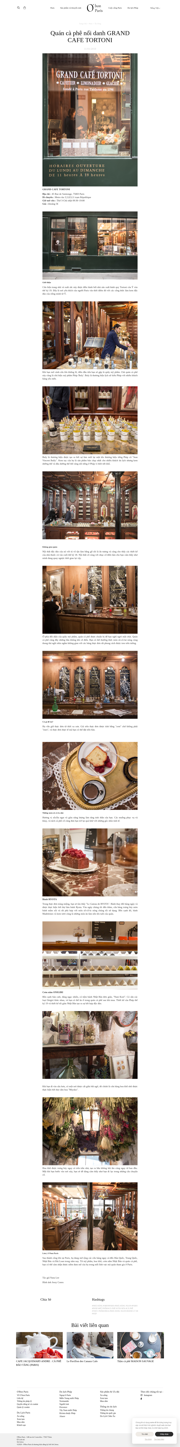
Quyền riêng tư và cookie (27, 1404)
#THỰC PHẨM (98, 1311)
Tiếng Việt (154, 8)
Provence (63, 1407)
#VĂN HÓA (120, 1308)
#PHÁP (95, 1308)
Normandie (64, 1401)
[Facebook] (142, 1399)
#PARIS (135, 1306)
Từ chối (145, 1434)
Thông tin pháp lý (24, 1401)
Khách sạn (21, 1425)
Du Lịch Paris (23, 1412)
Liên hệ (20, 1398)
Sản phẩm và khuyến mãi (70, 8)
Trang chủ (83, 24)
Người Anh (64, 1404)
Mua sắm (21, 1422)
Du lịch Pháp (133, 8)
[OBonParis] (94, 8)
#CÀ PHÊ (112, 1308)
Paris (52, 8)
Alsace (62, 1416)
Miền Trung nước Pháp (69, 1398)
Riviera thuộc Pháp (67, 1413)
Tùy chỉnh (148, 1439)
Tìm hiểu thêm (159, 1439)
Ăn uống (98, 24)
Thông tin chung (107, 1410)
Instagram (148, 1395)
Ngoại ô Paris (65, 1395)
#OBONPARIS (108, 1306)
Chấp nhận (164, 1434)
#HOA (106, 1311)
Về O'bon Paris (23, 1395)
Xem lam (21, 1419)
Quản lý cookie (23, 1407)
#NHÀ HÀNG (97, 1306)
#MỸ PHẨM (103, 1308)
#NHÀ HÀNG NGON (123, 1306)
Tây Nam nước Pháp (68, 1410)
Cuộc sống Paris (115, 8)
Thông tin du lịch (108, 1406)
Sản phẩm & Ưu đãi (109, 1391)
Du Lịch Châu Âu (107, 1416)
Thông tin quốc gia (108, 1413)
